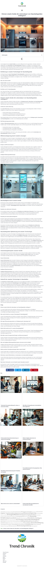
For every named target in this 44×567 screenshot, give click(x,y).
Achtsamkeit (3, 511)
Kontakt (4, 562)
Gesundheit (12, 518)
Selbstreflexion (11, 522)
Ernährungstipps (7, 516)
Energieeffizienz (13, 515)
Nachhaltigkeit (33, 520)
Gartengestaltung (20, 516)
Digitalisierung (19, 513)
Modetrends (4, 519)
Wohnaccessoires (13, 525)
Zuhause (4, 553)
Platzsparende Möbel (9, 521)
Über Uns (4, 561)
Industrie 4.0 (19, 518)
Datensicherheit (39, 511)
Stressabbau (26, 522)
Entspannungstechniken (28, 515)
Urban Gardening (37, 524)
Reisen (4, 558)
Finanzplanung (13, 516)
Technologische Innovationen (18, 524)
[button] (22, 10)
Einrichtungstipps (39, 513)
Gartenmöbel (27, 516)
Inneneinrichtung (24, 518)
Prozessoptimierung (17, 521)
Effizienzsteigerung (29, 513)
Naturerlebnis (3, 521)
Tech (1, 528)
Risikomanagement (34, 521)
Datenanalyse (34, 511)
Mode (4, 557)
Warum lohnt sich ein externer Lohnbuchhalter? (10, 503)
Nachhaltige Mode (22, 519)
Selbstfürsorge (4, 522)
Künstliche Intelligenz (35, 518)
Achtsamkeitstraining (17, 511)
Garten (4, 554)
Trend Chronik (5, 552)
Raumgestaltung (25, 521)
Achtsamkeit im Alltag (9, 511)
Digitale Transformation (7, 513)
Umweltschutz (29, 524)
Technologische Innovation (6, 524)
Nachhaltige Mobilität (11, 519)
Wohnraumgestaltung (24, 526)
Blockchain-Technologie (26, 511)
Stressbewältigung (37, 522)
